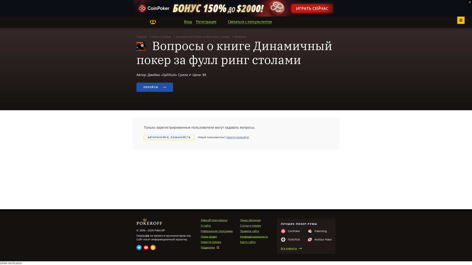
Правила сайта (249, 231)
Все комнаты (289, 248)
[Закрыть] (470, 2)
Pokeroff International (214, 220)
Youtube (146, 247)
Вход (188, 21)
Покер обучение (250, 220)
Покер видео (209, 236)
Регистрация (206, 21)
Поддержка (208, 247)
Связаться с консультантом (250, 21)
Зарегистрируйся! (237, 137)
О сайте (206, 225)
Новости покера (211, 242)
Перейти (151, 87)
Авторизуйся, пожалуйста (169, 137)
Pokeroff (153, 21)
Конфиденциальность (254, 236)
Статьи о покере (250, 225)
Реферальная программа (217, 231)
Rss (153, 247)
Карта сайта (248, 242)
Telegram (139, 247)
